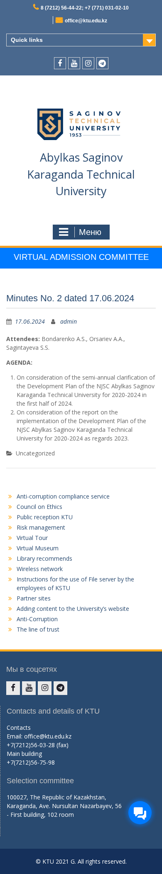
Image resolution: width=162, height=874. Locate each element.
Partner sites (34, 598)
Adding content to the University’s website (73, 609)
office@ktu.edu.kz (86, 21)
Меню (90, 232)
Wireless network (40, 569)
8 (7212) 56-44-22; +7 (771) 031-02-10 (85, 8)
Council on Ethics (39, 507)
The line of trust (38, 629)
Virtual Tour (32, 538)
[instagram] (88, 63)
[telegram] (102, 63)
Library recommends (44, 558)
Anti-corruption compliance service (63, 496)
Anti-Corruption (37, 619)
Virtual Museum (38, 548)
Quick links (27, 39)
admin (68, 321)
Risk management (41, 527)
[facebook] (60, 63)
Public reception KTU (45, 517)
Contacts (19, 727)
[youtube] (74, 63)
